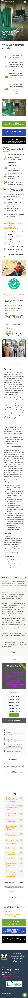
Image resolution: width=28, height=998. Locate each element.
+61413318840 (14, 972)
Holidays (10, 848)
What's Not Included (11, 814)
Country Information (10, 853)
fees (14, 659)
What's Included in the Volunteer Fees (13, 807)
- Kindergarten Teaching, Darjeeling (14, 674)
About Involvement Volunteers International (11, 873)
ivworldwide (10, 974)
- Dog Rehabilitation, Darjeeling (14, 672)
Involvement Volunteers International (9, 1)
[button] (4, 351)
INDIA (6, 37)
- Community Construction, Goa (14, 678)
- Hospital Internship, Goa (14, 680)
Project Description (14, 294)
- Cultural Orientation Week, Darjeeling (14, 670)
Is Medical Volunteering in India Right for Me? (13, 799)
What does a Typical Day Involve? (11, 827)
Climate (10, 859)
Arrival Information (10, 820)
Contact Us (9, 968)
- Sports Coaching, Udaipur (14, 682)
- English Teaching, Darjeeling (14, 676)
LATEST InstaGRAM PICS (14, 907)
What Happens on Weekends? (12, 834)
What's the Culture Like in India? (11, 864)
